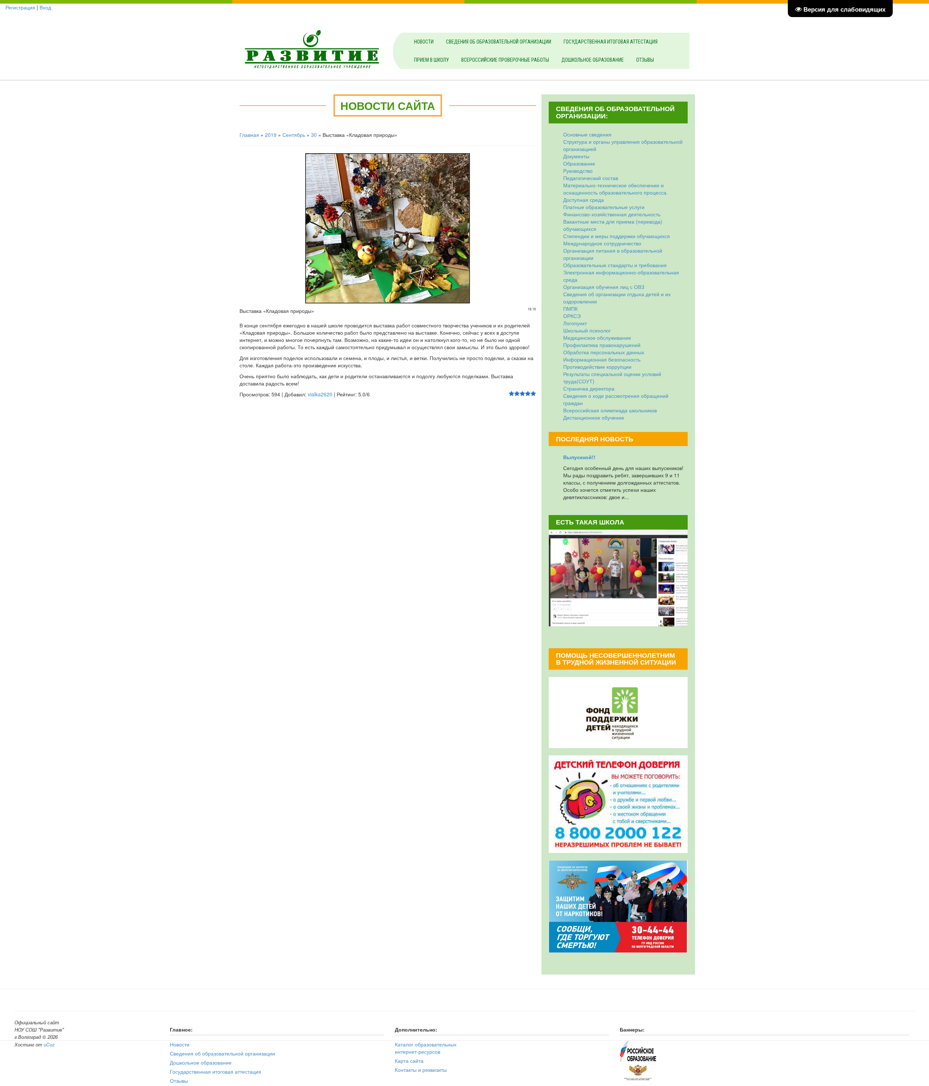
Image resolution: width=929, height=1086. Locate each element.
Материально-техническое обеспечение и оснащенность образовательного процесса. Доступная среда (615, 192)
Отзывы (645, 60)
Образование (579, 163)
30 (314, 134)
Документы (576, 156)
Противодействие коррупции (597, 366)
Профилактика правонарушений (602, 344)
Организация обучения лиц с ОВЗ (603, 286)
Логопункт (575, 323)
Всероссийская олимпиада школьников (610, 410)
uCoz (49, 1044)
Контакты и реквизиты (421, 1069)
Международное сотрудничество (602, 243)
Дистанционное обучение (593, 417)
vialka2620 (320, 394)
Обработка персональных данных (603, 352)
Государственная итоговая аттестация (611, 42)
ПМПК (570, 308)
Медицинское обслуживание (597, 337)
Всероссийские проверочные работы (505, 60)
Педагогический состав (590, 177)
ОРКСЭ (572, 315)
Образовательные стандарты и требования (615, 265)
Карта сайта (409, 1060)
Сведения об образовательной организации (498, 42)
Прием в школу (431, 60)
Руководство (578, 170)
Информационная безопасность (602, 359)
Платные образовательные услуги (603, 207)
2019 (271, 134)
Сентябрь (293, 134)
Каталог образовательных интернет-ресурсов (426, 1048)
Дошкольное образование (592, 60)
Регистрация (20, 7)
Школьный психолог (587, 330)
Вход (45, 7)
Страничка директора (588, 388)
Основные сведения (587, 134)
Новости (424, 42)
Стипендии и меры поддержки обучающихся (616, 236)
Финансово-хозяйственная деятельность (611, 214)
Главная (249, 134)
